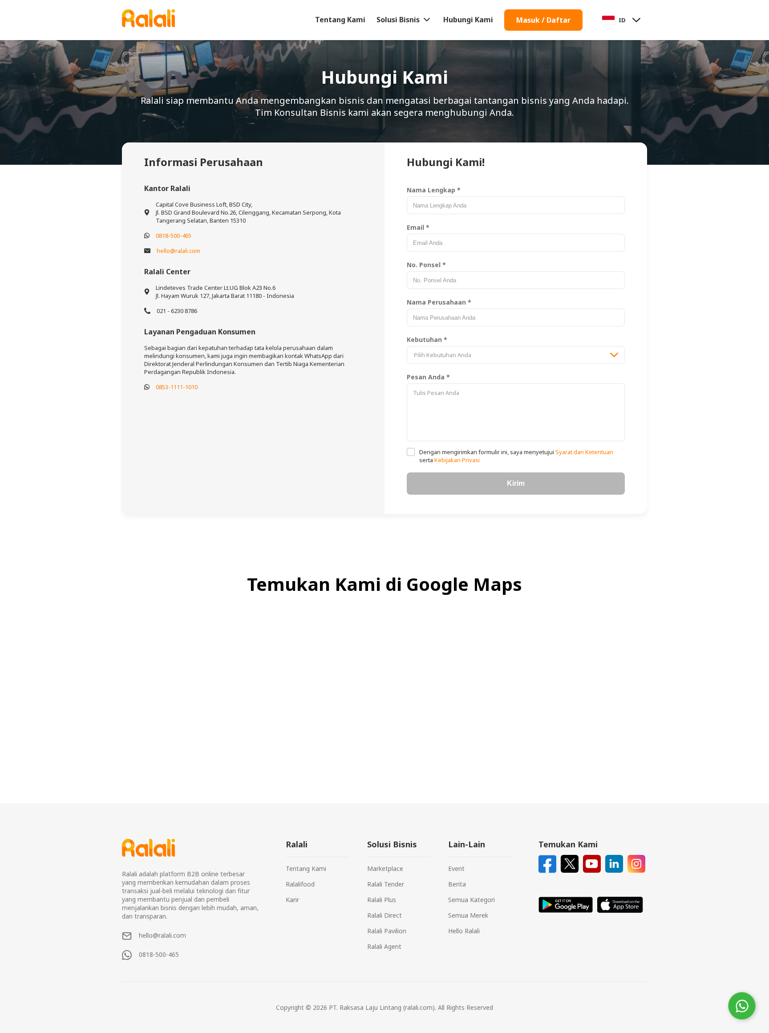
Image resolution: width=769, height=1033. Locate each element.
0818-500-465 (173, 236)
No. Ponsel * (426, 264)
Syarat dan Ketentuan (583, 452)
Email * (418, 227)
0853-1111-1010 (177, 387)
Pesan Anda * (428, 377)
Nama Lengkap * (434, 190)
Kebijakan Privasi (456, 460)
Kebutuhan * (427, 339)
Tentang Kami (340, 19)
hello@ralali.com (178, 251)
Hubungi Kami (468, 19)
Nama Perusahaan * (439, 302)
